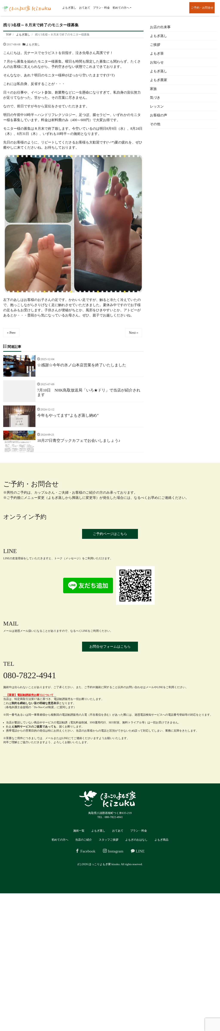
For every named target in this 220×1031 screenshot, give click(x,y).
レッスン (157, 106)
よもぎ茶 (157, 53)
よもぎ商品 (161, 839)
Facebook (87, 851)
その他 (155, 124)
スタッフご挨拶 (108, 839)
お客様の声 (158, 115)
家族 (153, 89)
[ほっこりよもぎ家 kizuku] (26, 8)
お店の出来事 (160, 27)
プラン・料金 (101, 7)
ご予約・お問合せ (202, 7)
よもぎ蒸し (69, 7)
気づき (155, 97)
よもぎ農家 (158, 80)
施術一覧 (78, 830)
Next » (133, 332)
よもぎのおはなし (136, 839)
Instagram (115, 851)
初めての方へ (121, 7)
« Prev (11, 332)
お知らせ (157, 62)
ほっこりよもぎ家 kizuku (104, 864)
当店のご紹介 (83, 839)
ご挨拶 (155, 44)
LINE (140, 851)
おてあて (84, 7)
